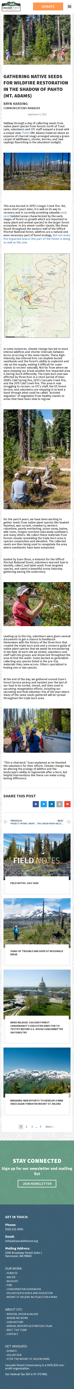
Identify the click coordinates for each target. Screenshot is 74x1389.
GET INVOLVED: (16, 1346)
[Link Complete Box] (37, 864)
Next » (49, 1127)
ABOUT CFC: (14, 1309)
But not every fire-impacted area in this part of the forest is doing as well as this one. (36, 238)
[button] (69, 6)
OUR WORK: (13, 1268)
